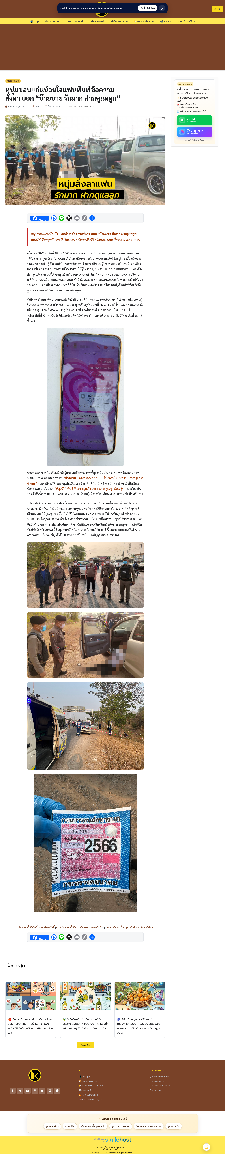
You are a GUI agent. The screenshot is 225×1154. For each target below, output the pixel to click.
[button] (85, 1045)
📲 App (34, 21)
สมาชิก (217, 9)
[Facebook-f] (13, 1091)
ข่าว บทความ (52, 21)
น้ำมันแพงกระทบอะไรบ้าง (90, 927)
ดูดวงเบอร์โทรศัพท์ (121, 1126)
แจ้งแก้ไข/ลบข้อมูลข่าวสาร (112, 1149)
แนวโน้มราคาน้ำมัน (66, 927)
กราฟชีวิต (70, 1126)
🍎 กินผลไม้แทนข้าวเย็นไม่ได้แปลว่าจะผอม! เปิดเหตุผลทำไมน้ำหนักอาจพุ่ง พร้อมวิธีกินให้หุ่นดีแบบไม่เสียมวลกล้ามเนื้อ (30, 1026)
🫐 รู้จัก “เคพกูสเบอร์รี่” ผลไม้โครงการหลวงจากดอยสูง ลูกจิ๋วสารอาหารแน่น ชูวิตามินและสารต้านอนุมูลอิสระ (139, 1026)
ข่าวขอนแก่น (13, 81)
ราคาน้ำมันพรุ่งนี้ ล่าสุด (116, 927)
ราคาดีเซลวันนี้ (46, 927)
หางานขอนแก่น (76, 21)
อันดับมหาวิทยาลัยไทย (141, 927)
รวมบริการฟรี (184, 21)
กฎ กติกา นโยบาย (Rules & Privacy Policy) (112, 1147)
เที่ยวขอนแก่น (97, 21)
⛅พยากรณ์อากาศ (144, 21)
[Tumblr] (20, 1091)
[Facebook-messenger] (57, 1091)
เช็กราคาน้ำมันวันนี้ (27, 927)
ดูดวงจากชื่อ (173, 1126)
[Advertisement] (112, 47)
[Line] (50, 1091)
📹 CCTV (165, 21)
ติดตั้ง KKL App (148, 8)
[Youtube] (27, 1091)
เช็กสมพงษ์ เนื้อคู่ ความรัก (93, 1126)
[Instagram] (35, 1091)
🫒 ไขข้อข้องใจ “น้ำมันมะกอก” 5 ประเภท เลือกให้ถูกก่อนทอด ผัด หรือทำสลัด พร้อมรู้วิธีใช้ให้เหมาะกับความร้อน (85, 1023)
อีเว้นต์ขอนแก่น (119, 21)
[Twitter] (42, 1091)
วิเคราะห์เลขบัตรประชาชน (148, 1126)
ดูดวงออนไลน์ (52, 1126)
